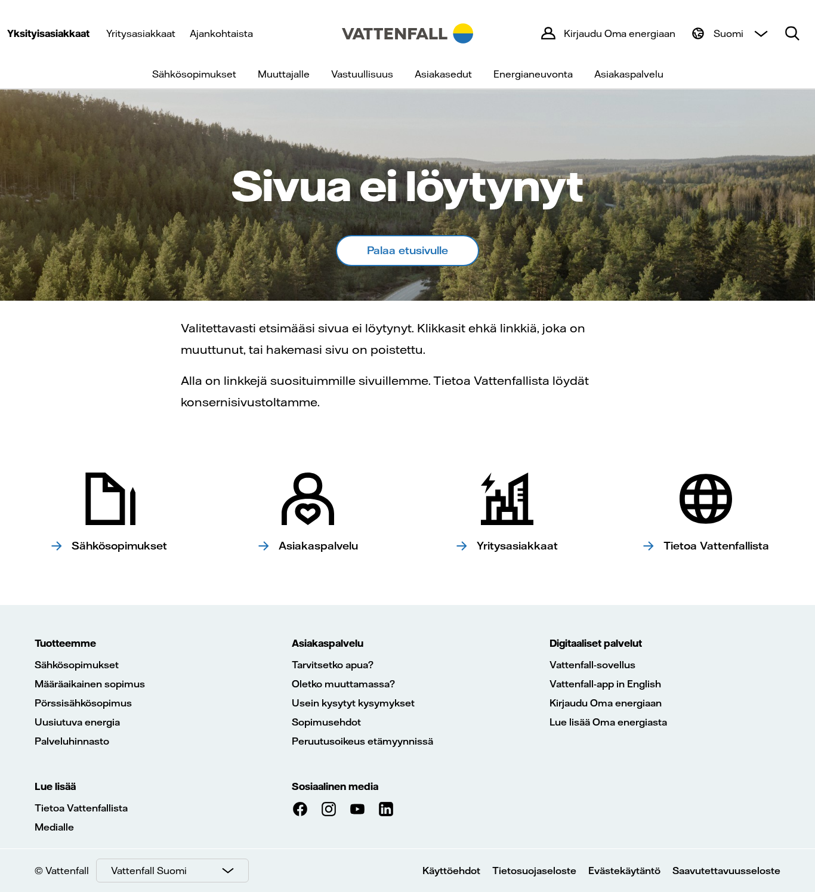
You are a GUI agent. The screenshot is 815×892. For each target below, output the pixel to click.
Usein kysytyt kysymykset (353, 703)
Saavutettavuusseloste (726, 870)
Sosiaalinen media (335, 786)
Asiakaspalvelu (628, 74)
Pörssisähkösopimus (83, 703)
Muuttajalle (284, 74)
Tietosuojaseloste (534, 870)
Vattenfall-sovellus (592, 665)
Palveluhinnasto (72, 741)
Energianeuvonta (533, 74)
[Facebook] (300, 809)
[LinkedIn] (386, 809)
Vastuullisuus (362, 74)
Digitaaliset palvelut (595, 643)
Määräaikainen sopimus (90, 684)
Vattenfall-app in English (605, 684)
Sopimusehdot (326, 722)
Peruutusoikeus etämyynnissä (362, 741)
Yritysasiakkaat (140, 33)
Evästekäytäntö (624, 870)
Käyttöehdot (451, 870)
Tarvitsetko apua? (332, 665)
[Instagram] (329, 809)
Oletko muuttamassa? (343, 684)
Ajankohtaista (221, 33)
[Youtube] (357, 809)
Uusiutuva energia (77, 722)
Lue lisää (55, 786)
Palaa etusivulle (407, 250)
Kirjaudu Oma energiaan (605, 703)
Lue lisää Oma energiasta (608, 722)
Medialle (54, 827)
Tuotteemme (65, 643)
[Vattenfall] (407, 33)
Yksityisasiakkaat (48, 33)
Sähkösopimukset (194, 74)
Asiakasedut (443, 74)
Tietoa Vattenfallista (81, 808)
